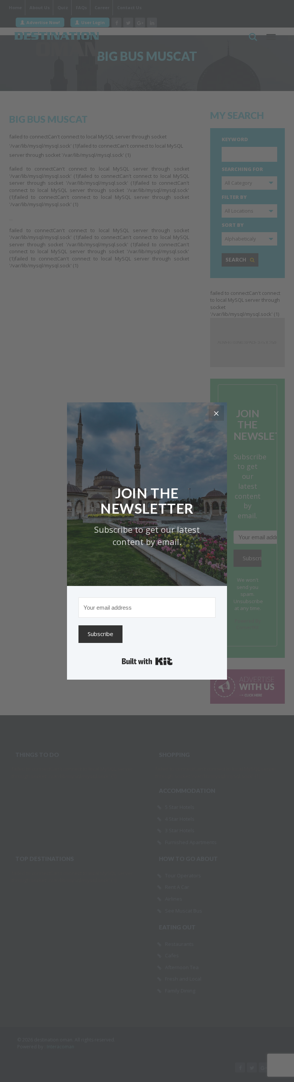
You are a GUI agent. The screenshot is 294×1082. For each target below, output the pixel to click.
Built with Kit (147, 661)
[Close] (216, 413)
